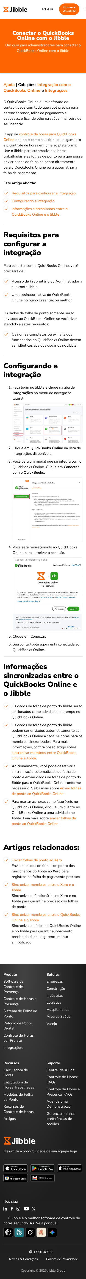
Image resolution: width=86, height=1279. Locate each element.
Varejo (52, 1023)
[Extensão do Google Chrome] (43, 1177)
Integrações (56, 90)
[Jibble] (15, 9)
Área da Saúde (59, 1016)
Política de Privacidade (62, 1259)
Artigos (9, 1118)
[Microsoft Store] (15, 1177)
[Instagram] (19, 1209)
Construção (56, 988)
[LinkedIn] (5, 1209)
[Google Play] (43, 1168)
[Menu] (84, 9)
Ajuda (9, 84)
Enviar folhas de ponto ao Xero (37, 860)
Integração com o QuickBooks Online (37, 87)
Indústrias (55, 995)
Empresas (55, 981)
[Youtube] (26, 1209)
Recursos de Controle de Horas (18, 1109)
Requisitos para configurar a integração (44, 193)
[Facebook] (12, 1209)
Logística (54, 1002)
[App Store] (15, 1168)
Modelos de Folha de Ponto (18, 1097)
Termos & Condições (23, 1259)
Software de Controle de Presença (13, 986)
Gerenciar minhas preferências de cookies (61, 1119)
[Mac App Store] (70, 1168)
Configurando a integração (33, 201)
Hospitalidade (58, 1009)
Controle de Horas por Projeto (18, 1038)
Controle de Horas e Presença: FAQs (63, 1092)
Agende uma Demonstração (59, 1104)
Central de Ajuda (60, 1070)
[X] (34, 1209)
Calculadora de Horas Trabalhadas (18, 1085)
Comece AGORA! (69, 9)
